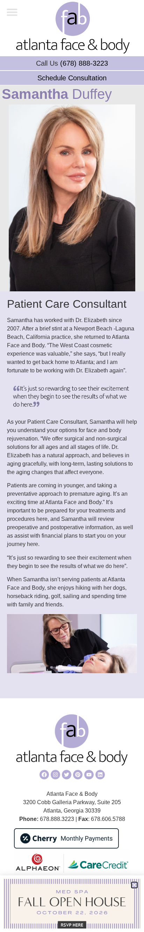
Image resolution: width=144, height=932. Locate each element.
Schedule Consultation (72, 78)
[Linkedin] (100, 774)
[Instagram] (55, 774)
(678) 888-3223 (84, 63)
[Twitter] (66, 774)
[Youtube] (89, 774)
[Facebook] (44, 774)
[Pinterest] (77, 774)
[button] (12, 12)
